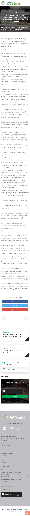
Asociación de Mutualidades (14, 509)
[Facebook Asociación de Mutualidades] (13, 513)
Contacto (3, 462)
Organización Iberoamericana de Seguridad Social (14, 476)
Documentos (4, 455)
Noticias (8, 26)
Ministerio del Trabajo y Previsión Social (11, 472)
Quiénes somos (5, 451)
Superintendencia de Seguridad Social (11, 474)
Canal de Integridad (6, 481)
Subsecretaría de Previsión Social (9, 470)
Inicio (2, 26)
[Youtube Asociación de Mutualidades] (16, 513)
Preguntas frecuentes (7, 453)
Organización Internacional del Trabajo (11, 479)
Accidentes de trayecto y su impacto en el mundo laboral (12, 335)
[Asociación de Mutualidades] (11, 3)
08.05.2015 (15, 12)
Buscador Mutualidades (7, 458)
